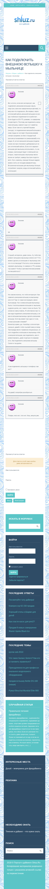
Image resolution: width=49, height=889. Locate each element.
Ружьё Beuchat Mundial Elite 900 (24, 691)
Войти (10, 495)
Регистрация (19, 500)
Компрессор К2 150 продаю (21, 606)
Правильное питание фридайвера (19, 713)
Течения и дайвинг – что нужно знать (23, 831)
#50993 (40, 237)
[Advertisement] (27, 35)
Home (12, 5)
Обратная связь (33, 5)
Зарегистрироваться (18, 577)
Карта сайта (20, 5)
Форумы (8, 73)
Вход (9, 500)
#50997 (40, 398)
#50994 (40, 277)
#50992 (40, 214)
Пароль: (8, 480)
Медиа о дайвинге (18, 73)
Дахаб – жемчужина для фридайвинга (23, 768)
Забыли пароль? (16, 580)
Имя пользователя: (12, 470)
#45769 (40, 85)
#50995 (40, 349)
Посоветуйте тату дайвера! (21, 600)
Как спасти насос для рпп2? (22, 621)
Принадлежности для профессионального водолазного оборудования (24, 671)
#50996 (40, 375)
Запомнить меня (13, 490)
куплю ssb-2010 (16, 652)
